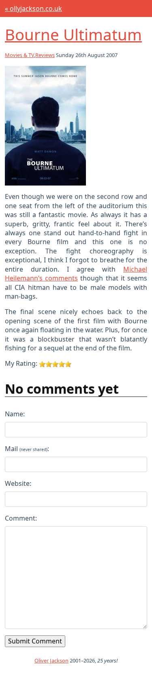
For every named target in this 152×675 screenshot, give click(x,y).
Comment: (21, 518)
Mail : (27, 448)
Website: (18, 483)
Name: (15, 413)
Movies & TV (19, 55)
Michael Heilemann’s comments (76, 274)
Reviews (45, 55)
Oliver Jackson (51, 660)
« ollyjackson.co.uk (33, 8)
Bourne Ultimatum (73, 34)
